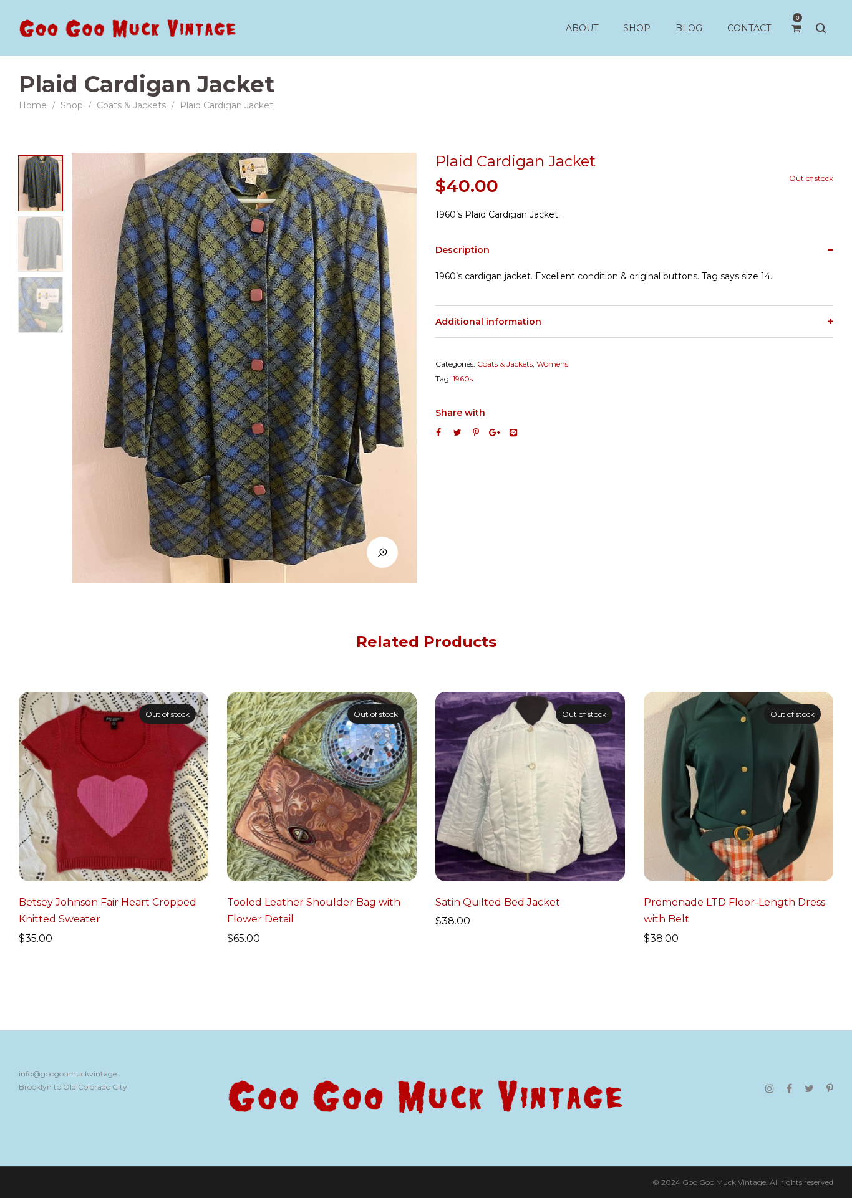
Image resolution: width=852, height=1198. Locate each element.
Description (462, 250)
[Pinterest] (829, 1089)
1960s (463, 378)
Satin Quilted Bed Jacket (497, 902)
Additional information (488, 321)
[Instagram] (769, 1089)
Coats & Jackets (131, 105)
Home (33, 105)
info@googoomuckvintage (68, 1073)
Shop (72, 105)
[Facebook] (789, 1089)
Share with (460, 412)
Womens (552, 363)
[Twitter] (809, 1089)
